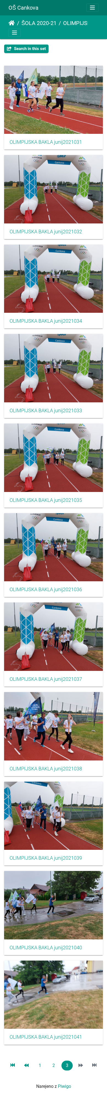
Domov (12, 23)
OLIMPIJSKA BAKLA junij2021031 (46, 142)
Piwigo (64, 1086)
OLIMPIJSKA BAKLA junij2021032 (46, 231)
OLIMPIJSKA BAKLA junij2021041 (46, 1037)
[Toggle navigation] (92, 8)
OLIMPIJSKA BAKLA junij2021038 (46, 768)
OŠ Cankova (23, 7)
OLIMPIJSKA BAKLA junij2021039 (46, 858)
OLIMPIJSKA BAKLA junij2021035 (46, 500)
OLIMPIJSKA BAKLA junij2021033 (46, 410)
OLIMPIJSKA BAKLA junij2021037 (46, 679)
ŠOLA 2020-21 (39, 23)
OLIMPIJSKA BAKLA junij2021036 (46, 589)
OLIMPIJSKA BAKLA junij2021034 (46, 321)
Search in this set (29, 48)
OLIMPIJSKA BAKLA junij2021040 (46, 947)
